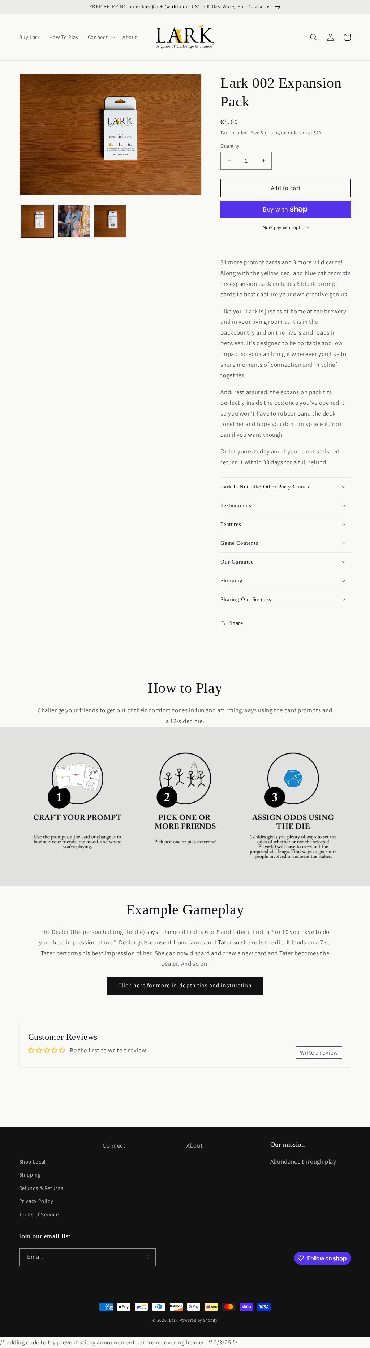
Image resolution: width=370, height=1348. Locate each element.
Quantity (229, 146)
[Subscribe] (146, 1257)
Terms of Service (39, 1214)
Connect (114, 1145)
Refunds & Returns (41, 1187)
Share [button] (236, 622)
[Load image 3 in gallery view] (110, 221)
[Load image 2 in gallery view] (73, 221)
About (194, 1145)
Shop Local (32, 1161)
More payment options (286, 227)
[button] (100, 37)
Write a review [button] (319, 1052)
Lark (173, 1320)
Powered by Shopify (199, 1320)
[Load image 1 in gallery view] (37, 221)
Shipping (30, 1174)
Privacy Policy (36, 1200)
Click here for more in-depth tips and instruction (184, 985)
